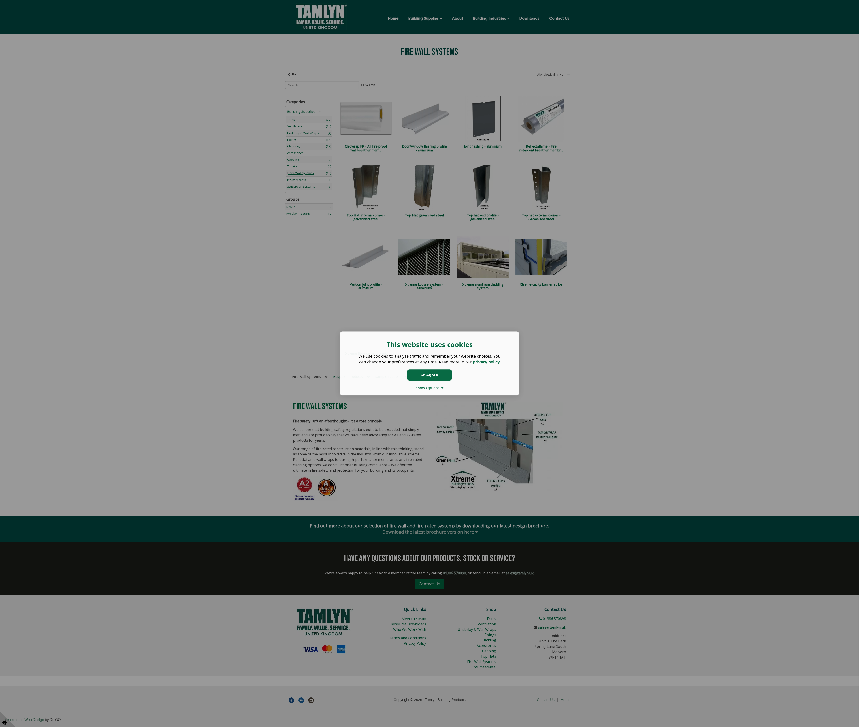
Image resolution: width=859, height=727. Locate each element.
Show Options (428, 387)
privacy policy (486, 362)
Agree (431, 375)
